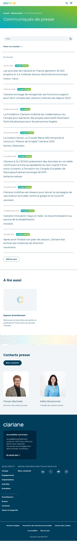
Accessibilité (32, 531)
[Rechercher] (71, 39)
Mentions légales (13, 525)
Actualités (6, 488)
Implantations (8, 480)
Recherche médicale (12, 176)
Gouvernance (9, 247)
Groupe (5, 471)
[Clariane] (9, 3)
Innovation (8, 224)
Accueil (6, 13)
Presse (5, 501)
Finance (7, 78)
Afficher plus (11, 259)
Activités (5, 484)
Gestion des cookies (62, 525)
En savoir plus (12, 455)
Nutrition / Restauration (14, 145)
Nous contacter (12, 363)
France (15, 78)
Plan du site (44, 531)
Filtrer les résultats (11, 47)
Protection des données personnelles (37, 525)
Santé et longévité (10, 510)
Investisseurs (7, 497)
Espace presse (16, 13)
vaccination (8, 200)
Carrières (6, 506)
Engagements (8, 475)
